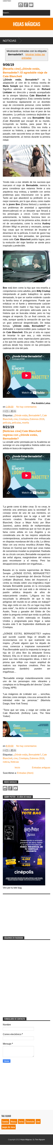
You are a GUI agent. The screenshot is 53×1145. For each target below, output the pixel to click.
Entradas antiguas (41, 767)
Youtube (31, 5)
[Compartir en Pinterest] (14, 411)
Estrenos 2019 (37, 419)
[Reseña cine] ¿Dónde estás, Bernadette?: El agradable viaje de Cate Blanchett (25, 72)
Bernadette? (35, 415)
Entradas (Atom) (25, 773)
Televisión (30, 1121)
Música (14, 1121)
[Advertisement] (24, 913)
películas (16, 422)
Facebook (26, 5)
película (7, 422)
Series (21, 1121)
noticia (6, 762)
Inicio (17, 767)
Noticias (9, 40)
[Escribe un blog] (6, 411)
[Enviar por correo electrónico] (4, 411)
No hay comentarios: (26, 407)
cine (15, 419)
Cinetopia (24, 419)
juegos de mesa (8, 1127)
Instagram (20, 5)
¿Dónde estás (20, 415)
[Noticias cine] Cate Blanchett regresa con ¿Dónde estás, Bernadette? (22, 435)
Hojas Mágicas (26, 24)
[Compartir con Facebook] (12, 411)
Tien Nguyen (40, 1140)
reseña (25, 422)
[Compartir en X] (9, 411)
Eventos (5, 1121)
